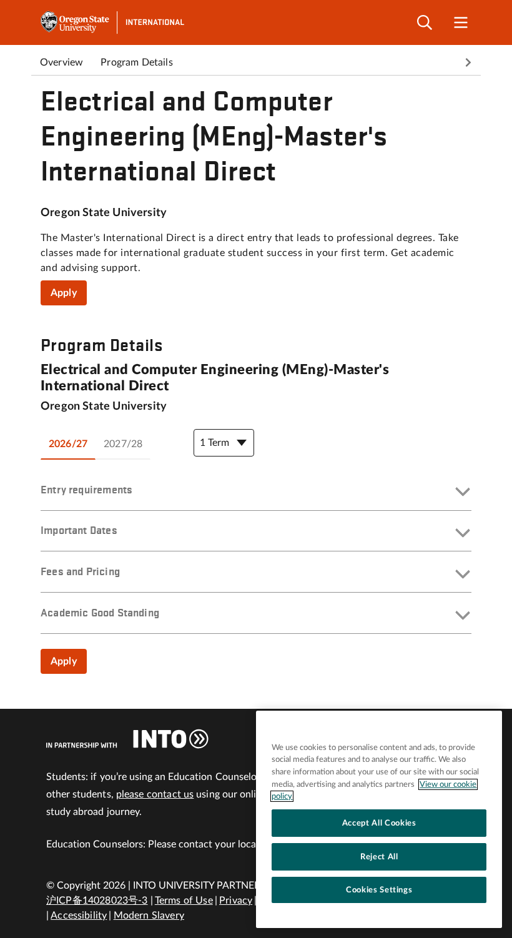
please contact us (155, 794)
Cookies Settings (379, 890)
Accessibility (79, 916)
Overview (61, 62)
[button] (256, 493)
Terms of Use (184, 901)
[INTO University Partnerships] (127, 739)
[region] (379, 819)
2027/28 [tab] (123, 444)
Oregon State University (104, 213)
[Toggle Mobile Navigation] (460, 23)
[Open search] (424, 23)
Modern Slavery (149, 916)
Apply (64, 293)
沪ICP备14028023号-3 (97, 901)
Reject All (379, 856)
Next (468, 62)
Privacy (235, 901)
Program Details (136, 62)
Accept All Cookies (379, 823)
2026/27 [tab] (68, 444)
